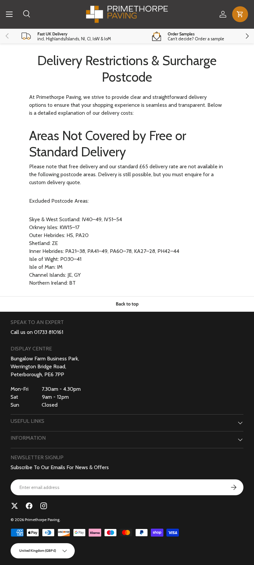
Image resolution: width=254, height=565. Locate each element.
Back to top (127, 304)
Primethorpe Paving (42, 519)
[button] (240, 14)
